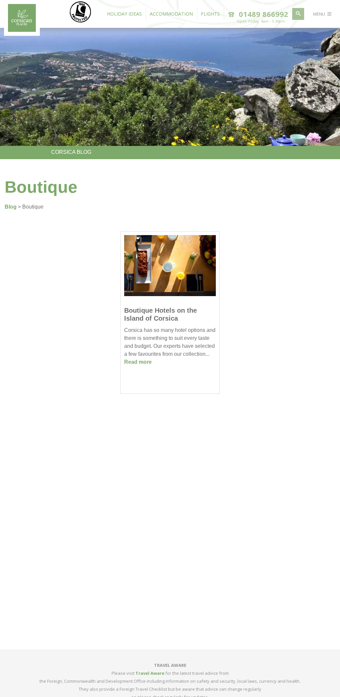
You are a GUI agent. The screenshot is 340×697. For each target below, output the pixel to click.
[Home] (22, 29)
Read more (138, 362)
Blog (11, 207)
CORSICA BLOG (71, 152)
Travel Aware (149, 673)
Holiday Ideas (124, 14)
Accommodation (171, 14)
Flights (210, 14)
